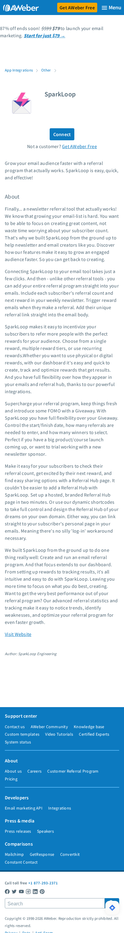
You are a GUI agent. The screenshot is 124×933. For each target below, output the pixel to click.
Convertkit (70, 854)
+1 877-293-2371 (43, 882)
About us (13, 771)
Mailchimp (14, 854)
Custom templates (22, 734)
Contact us (15, 726)
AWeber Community (49, 726)
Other (46, 70)
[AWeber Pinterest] (42, 891)
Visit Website (18, 634)
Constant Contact (21, 862)
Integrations (59, 808)
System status (18, 742)
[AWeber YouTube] (21, 891)
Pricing (11, 779)
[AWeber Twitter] (14, 891)
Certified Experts (94, 734)
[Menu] (111, 7)
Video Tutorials (59, 734)
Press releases (18, 831)
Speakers (45, 831)
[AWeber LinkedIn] (35, 891)
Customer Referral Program (72, 771)
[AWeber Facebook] (7, 891)
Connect (62, 134)
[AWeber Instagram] (28, 891)
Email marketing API (23, 808)
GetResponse (42, 854)
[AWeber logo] (19, 7)
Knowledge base (89, 726)
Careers (34, 771)
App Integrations (19, 70)
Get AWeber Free (77, 8)
